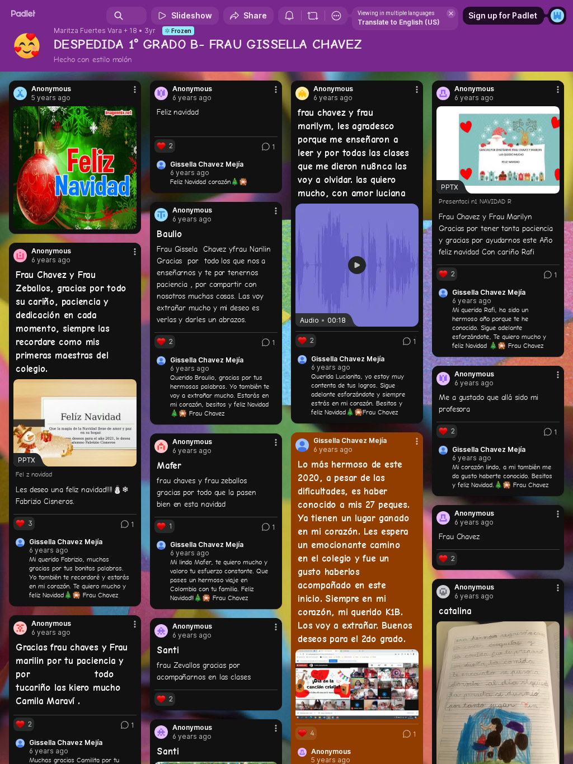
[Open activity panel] (289, 16)
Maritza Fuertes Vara (88, 31)
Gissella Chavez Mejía (206, 164)
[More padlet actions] (336, 16)
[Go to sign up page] (557, 16)
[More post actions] (127, 94)
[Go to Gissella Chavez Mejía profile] (302, 445)
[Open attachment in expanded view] (75, 167)
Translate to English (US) (399, 22)
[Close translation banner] (451, 13)
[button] (357, 265)
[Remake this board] (313, 16)
